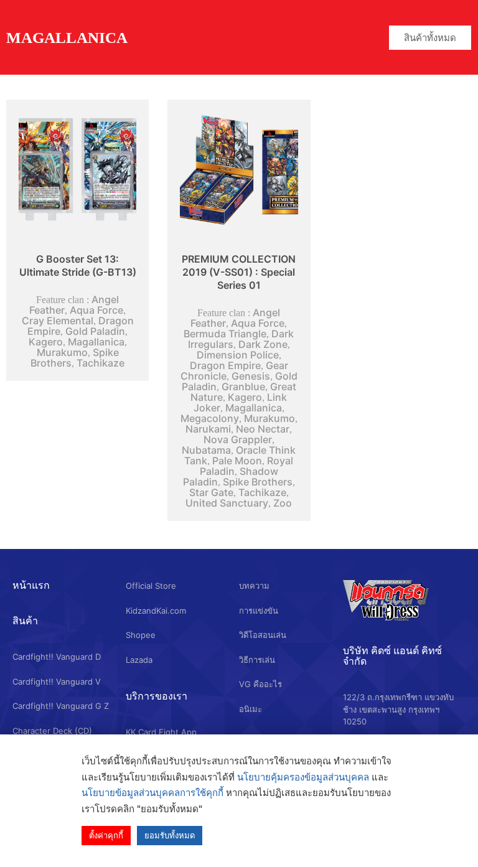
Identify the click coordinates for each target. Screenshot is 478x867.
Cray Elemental (57, 320)
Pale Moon (237, 460)
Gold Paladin (95, 331)
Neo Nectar (262, 429)
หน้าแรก (31, 585)
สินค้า (25, 620)
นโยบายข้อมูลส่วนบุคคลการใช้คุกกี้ (152, 793)
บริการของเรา (156, 696)
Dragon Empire (225, 365)
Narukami (208, 429)
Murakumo (62, 352)
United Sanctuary (226, 503)
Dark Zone (263, 344)
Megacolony (209, 418)
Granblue (243, 386)
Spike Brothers (258, 482)
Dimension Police (238, 355)
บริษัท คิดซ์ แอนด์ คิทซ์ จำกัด (392, 655)
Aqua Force (96, 310)
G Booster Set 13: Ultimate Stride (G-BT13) (77, 265)
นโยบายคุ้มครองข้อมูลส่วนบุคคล (303, 777)
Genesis (251, 376)
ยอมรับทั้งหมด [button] (169, 835)
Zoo (282, 503)
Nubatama (206, 450)
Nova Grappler (238, 439)
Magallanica (96, 341)
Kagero (46, 341)
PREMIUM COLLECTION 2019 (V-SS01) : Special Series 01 (239, 272)
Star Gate (211, 492)
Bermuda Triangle (225, 333)
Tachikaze (100, 363)
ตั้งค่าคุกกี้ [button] (106, 835)
